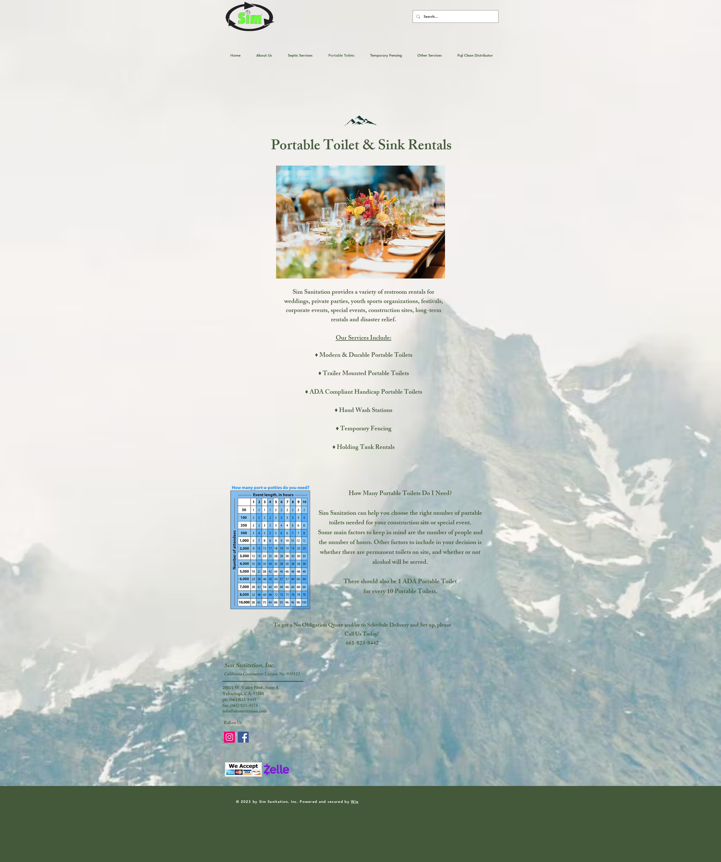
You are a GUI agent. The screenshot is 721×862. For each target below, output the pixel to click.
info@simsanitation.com (244, 712)
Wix (355, 801)
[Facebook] (243, 737)
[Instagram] (229, 737)
